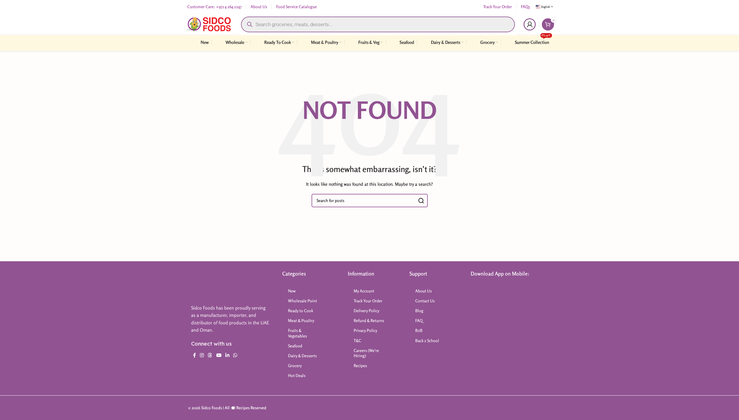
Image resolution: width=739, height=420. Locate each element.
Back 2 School (427, 340)
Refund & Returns (369, 320)
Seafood (295, 345)
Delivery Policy (366, 310)
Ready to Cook (300, 310)
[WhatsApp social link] (235, 355)
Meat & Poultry (301, 320)
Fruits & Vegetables (297, 333)
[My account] (530, 24)
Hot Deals (296, 375)
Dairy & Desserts (302, 355)
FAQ (418, 320)
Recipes (360, 365)
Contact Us (425, 300)
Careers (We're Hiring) (366, 353)
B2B (418, 330)
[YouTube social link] (218, 355)
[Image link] (214, 284)
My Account (364, 290)
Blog (419, 310)
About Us (423, 290)
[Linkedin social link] (227, 355)
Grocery (295, 365)
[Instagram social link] (202, 355)
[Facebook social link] (194, 355)
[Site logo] (209, 23)
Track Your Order (368, 300)
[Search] (421, 200)
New (292, 290)
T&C (357, 340)
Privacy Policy (365, 330)
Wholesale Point (302, 300)
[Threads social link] (210, 355)
